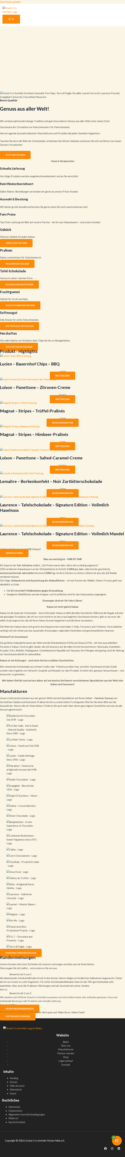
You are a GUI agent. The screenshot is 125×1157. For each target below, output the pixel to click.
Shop (66, 1057)
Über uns (65, 1045)
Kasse (13, 1093)
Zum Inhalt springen (10, 1)
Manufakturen (66, 1049)
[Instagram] (112, 1149)
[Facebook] (105, 1149)
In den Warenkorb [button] (62, 422)
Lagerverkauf (66, 1060)
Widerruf (13, 1118)
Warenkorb (16, 1089)
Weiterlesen (62, 375)
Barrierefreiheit (16, 1122)
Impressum (14, 1106)
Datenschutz (15, 1110)
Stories (13, 1082)
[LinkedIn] (119, 1149)
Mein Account (17, 1085)
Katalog (14, 1078)
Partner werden (65, 1053)
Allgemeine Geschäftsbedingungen (26, 1114)
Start (66, 1042)
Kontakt (65, 1064)
